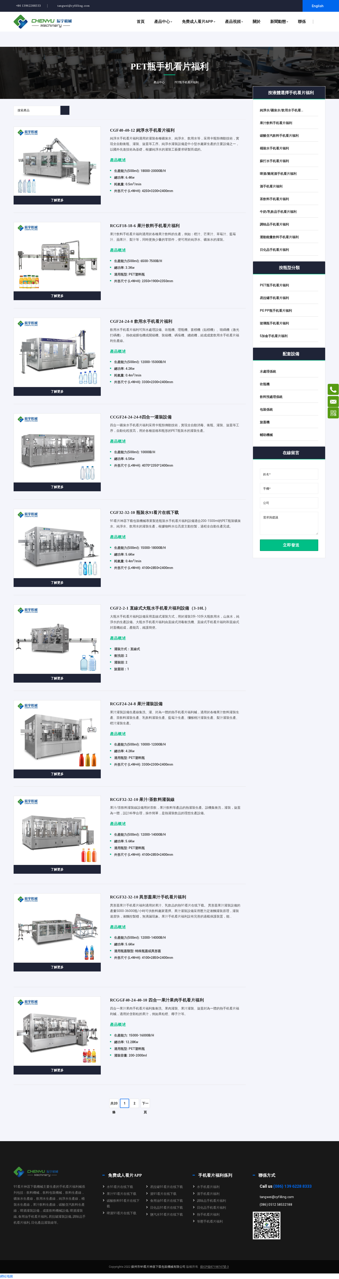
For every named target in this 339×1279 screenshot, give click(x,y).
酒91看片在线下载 (163, 1194)
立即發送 (290, 545)
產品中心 (162, 21)
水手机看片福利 (208, 1187)
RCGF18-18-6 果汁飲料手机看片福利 (145, 225)
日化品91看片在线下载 (166, 1207)
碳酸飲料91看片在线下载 (123, 1203)
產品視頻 (233, 21)
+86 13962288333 (28, 5)
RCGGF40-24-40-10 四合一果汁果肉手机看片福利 (157, 1000)
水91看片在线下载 (120, 1187)
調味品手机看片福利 (211, 1200)
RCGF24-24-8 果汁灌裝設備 (136, 704)
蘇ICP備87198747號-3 (214, 1266)
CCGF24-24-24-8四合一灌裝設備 (141, 417)
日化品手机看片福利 (211, 1207)
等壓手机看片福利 (210, 1221)
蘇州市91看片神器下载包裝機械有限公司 (158, 1266)
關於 (257, 21)
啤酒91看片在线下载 (121, 1213)
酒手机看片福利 (208, 1194)
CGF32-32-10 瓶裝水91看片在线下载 (144, 512)
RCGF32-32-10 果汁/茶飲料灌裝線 (142, 799)
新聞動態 (278, 21)
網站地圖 (6, 1276)
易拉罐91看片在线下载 (166, 1187)
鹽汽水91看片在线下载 (166, 1214)
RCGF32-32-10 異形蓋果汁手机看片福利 (148, 897)
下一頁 (145, 1104)
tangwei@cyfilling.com (73, 5)
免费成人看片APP (197, 21)
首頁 (141, 21)
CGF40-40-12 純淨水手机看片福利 (142, 130)
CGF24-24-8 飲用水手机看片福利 (141, 321)
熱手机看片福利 (208, 1214)
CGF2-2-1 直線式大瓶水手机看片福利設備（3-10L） (159, 608)
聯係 (302, 21)
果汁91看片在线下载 (121, 1194)
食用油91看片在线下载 (166, 1200)
